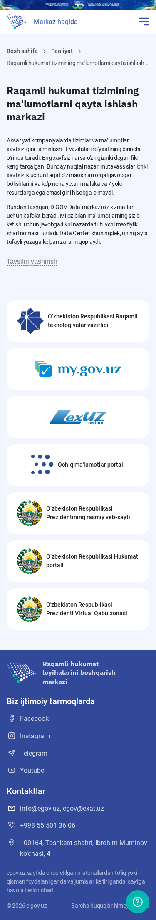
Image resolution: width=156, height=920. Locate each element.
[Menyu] (144, 21)
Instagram (35, 736)
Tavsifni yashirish (32, 261)
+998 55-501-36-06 (47, 825)
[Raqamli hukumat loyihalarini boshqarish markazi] (17, 21)
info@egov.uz (40, 808)
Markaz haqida (56, 22)
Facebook (34, 719)
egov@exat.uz (83, 808)
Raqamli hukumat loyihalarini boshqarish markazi (79, 673)
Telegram (33, 753)
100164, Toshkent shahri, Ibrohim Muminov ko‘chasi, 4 (83, 848)
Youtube (32, 770)
